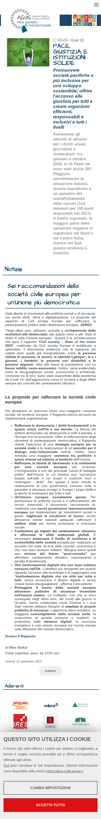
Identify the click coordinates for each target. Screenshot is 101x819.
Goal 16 (77, 40)
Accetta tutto (50, 805)
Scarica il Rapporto (20, 636)
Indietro (50, 671)
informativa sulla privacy (64, 771)
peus (34, 653)
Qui (6, 765)
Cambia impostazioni (50, 788)
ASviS (62, 40)
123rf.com (51, 653)
